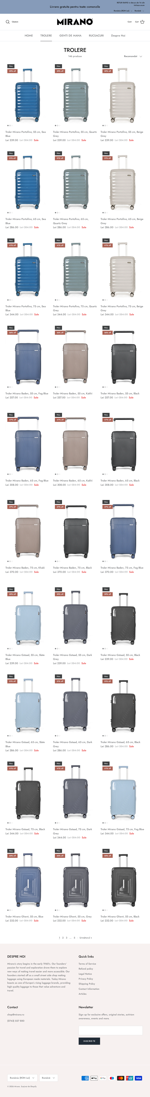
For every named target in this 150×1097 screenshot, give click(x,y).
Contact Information (89, 989)
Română (138, 10)
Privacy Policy (86, 979)
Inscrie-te (89, 1041)
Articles (83, 994)
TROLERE (46, 36)
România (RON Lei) (121, 10)
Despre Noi (118, 36)
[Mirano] (75, 22)
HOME (29, 36)
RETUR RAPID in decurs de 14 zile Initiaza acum (131, 4)
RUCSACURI (96, 36)
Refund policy (86, 968)
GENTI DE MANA (70, 36)
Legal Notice (85, 974)
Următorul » (86, 937)
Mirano (17, 1086)
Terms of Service (87, 963)
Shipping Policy (87, 983)
